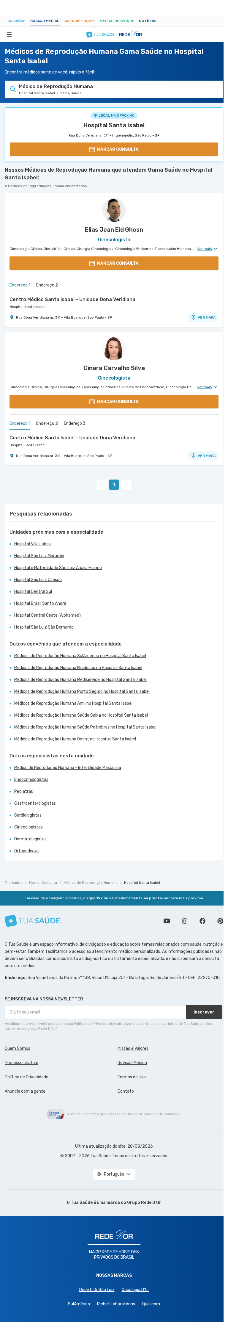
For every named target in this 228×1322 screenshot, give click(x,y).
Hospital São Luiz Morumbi (39, 555)
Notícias (147, 21)
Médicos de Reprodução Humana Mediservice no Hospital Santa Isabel (80, 679)
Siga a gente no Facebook (202, 921)
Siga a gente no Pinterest (220, 921)
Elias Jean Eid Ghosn (114, 229)
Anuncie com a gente (25, 1091)
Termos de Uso (132, 1077)
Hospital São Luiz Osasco (38, 579)
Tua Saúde (15, 21)
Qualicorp (151, 1304)
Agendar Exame (79, 21)
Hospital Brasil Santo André (40, 603)
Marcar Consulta (43, 883)
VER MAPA (207, 317)
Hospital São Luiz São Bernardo (44, 627)
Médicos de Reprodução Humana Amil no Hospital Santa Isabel (73, 703)
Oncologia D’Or (135, 1289)
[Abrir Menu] (9, 34)
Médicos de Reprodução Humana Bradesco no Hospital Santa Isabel (78, 667)
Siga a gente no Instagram (185, 921)
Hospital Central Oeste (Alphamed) (47, 615)
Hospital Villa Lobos (32, 543)
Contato (126, 1091)
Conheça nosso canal (167, 921)
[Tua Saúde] (32, 921)
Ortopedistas (26, 850)
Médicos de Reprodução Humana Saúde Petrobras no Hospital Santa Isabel (85, 727)
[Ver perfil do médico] (114, 210)
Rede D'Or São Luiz (97, 1289)
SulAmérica (79, 1304)
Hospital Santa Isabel (114, 125)
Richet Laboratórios (116, 1304)
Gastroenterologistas (35, 803)
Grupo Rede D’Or (144, 1202)
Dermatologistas (30, 839)
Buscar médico (45, 21)
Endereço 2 (47, 285)
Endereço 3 (75, 423)
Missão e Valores (133, 1048)
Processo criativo (21, 1062)
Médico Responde (117, 21)
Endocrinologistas (31, 779)
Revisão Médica (132, 1062)
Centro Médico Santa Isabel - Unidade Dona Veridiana (72, 299)
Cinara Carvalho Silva (114, 368)
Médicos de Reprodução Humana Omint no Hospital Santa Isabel (75, 739)
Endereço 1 (20, 285)
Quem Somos (17, 1048)
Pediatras (23, 791)
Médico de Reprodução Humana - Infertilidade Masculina (67, 767)
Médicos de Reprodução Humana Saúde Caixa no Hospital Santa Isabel (81, 715)
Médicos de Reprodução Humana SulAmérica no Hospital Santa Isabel (80, 655)
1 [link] (114, 485)
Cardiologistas (28, 815)
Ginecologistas (28, 827)
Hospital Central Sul (33, 591)
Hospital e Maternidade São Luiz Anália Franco (58, 567)
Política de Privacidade (26, 1077)
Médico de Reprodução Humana (91, 883)
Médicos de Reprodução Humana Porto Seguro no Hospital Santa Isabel (82, 691)
